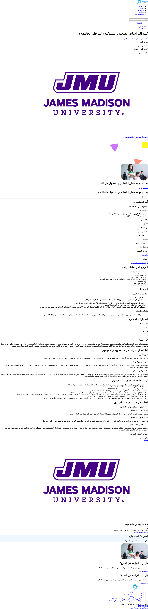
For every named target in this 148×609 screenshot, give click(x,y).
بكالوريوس (144, 38)
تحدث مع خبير (139, 14)
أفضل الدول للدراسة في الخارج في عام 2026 (129, 599)
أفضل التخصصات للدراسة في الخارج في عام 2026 (127, 601)
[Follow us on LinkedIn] (139, 606)
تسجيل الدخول (143, 26)
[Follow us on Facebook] (147, 606)
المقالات (141, 8)
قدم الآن (145, 440)
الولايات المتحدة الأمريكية (130, 38)
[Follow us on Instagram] (141, 606)
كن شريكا (141, 10)
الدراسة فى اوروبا (138, 597)
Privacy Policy (133, 608)
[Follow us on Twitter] (145, 606)
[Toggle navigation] (137, 3)
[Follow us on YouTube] (143, 606)
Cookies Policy (143, 608)
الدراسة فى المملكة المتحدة (134, 595)
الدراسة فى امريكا (137, 593)
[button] (147, 210)
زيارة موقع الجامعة (140, 532)
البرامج (141, 6)
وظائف (141, 12)
